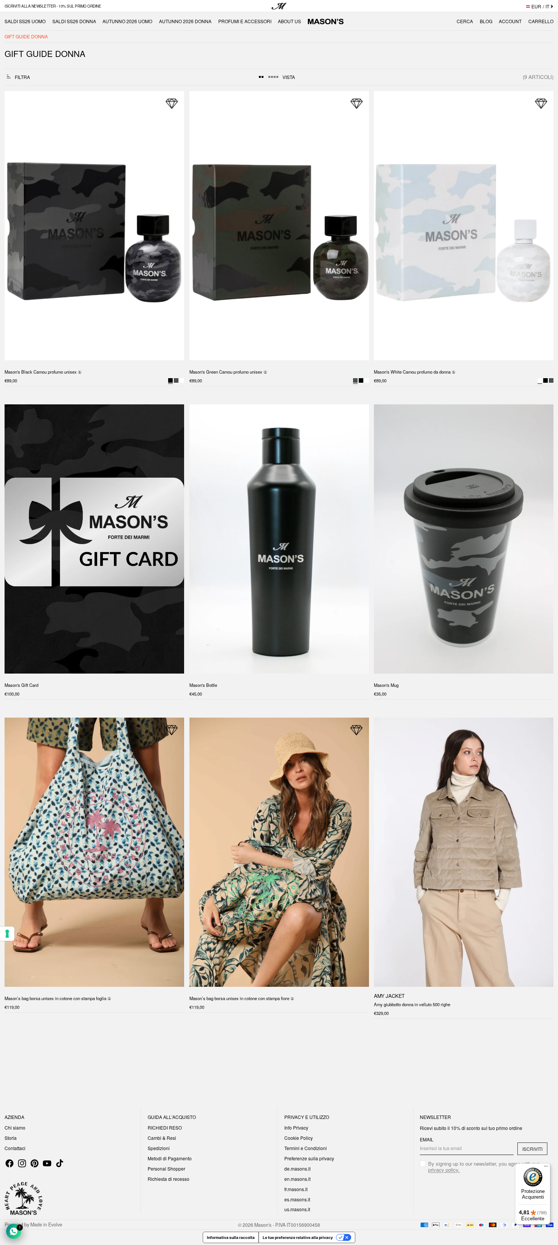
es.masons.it (297, 1199)
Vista (288, 77)
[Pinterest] (34, 1163)
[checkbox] (483, 1167)
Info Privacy (296, 1127)
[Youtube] (47, 1163)
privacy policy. (444, 1169)
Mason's (263, 1224)
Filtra (22, 77)
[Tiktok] (60, 1163)
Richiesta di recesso (168, 1179)
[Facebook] (9, 1163)
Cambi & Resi (162, 1138)
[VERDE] (176, 380)
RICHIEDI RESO (165, 1127)
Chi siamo (15, 1127)
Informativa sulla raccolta (231, 1237)
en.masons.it (297, 1179)
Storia (11, 1138)
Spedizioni (159, 1148)
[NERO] (360, 380)
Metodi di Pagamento (170, 1158)
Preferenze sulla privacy (309, 1158)
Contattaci (15, 1148)
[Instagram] (22, 1163)
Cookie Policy (298, 1138)
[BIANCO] (182, 380)
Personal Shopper (166, 1168)
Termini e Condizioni (305, 1148)
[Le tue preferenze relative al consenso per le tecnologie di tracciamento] (7, 933)
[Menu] (545, 1167)
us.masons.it (297, 1209)
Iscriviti (532, 1149)
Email (426, 1139)
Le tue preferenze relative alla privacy (298, 1237)
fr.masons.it (295, 1189)
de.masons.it (297, 1168)
